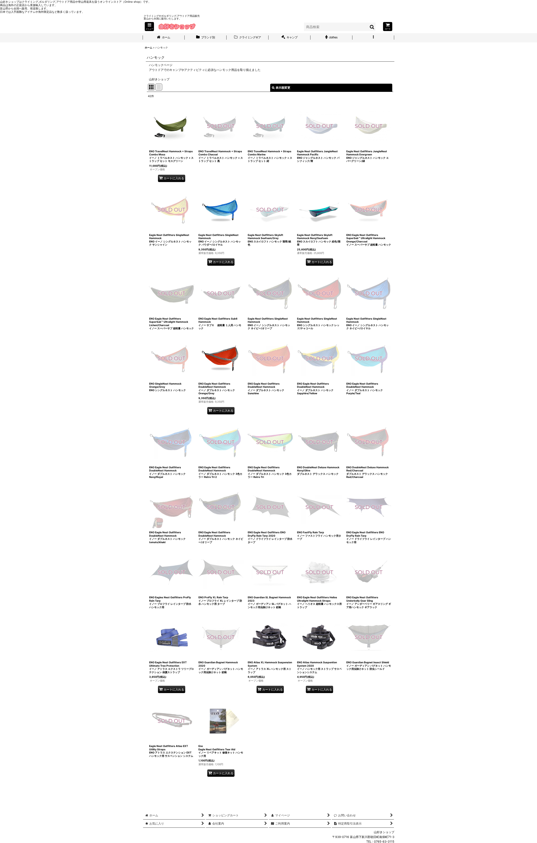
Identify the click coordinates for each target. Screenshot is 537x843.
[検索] (372, 27)
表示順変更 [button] (283, 87)
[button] (149, 26)
